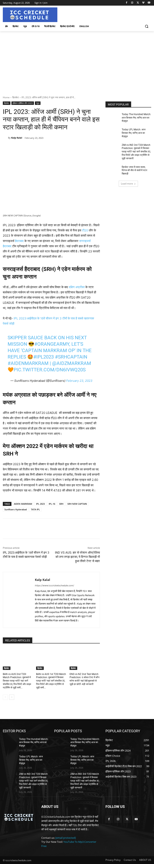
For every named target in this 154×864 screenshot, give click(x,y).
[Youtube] (149, 3)
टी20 (85, 230)
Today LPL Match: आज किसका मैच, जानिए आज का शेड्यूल (133, 133)
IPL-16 (52, 503)
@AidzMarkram (71, 363)
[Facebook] (126, 3)
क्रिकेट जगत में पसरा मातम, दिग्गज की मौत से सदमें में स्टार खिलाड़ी (134, 170)
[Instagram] (132, 3)
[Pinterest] (50, 148)
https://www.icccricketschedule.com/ (54, 585)
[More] (68, 148)
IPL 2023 (40, 503)
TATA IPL (35, 509)
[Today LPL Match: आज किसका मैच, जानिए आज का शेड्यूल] (112, 133)
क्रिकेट (15, 97)
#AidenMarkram (28, 363)
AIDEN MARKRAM (23, 503)
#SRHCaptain (71, 357)
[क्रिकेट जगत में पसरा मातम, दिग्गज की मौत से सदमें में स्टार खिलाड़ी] (112, 170)
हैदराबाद (19, 241)
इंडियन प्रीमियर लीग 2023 (23, 103)
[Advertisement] (77, 61)
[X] (138, 3)
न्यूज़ (37, 103)
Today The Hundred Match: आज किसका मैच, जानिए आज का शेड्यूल (136, 118)
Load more (127, 183)
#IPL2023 (43, 357)
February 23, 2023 (79, 381)
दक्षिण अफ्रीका (77, 287)
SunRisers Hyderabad (15, 509)
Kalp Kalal (16, 137)
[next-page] (11, 697)
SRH (61, 503)
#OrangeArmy (51, 344)
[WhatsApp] (59, 148)
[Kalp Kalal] (5, 138)
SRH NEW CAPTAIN (77, 503)
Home (6, 97)
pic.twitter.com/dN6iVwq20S (50, 370)
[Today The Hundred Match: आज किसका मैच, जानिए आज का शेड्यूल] (112, 117)
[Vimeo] (143, 3)
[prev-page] (5, 697)
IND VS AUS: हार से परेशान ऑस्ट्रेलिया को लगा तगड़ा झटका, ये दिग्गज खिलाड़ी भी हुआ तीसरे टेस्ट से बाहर (77, 557)
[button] (146, 26)
